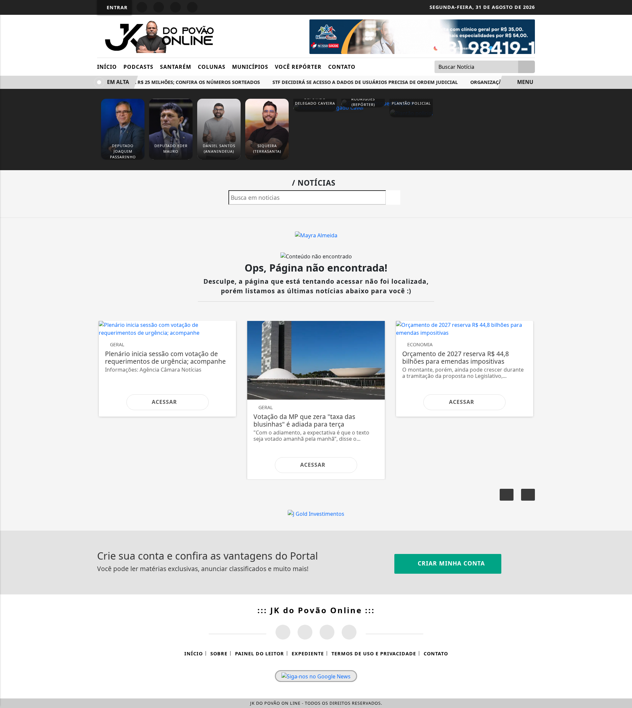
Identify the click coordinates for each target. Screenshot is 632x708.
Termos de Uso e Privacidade (373, 653)
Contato (342, 66)
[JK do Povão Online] (157, 35)
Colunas (211, 66)
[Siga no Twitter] (192, 7)
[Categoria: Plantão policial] (411, 113)
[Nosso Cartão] (422, 36)
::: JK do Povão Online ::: (316, 610)
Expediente (308, 653)
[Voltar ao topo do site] (622, 425)
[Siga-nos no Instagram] (305, 632)
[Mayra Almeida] (316, 234)
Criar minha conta (450, 563)
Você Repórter (298, 66)
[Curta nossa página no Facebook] (283, 632)
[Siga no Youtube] (175, 7)
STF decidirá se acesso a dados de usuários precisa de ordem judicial (359, 82)
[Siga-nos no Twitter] (327, 632)
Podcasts (138, 66)
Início (107, 66)
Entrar (116, 7)
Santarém (175, 66)
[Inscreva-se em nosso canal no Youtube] (349, 632)
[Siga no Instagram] (158, 7)
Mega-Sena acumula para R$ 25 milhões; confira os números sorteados (159, 82)
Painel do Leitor (259, 653)
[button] (528, 495)
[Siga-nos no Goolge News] (316, 676)
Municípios (250, 66)
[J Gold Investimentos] (316, 513)
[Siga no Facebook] (142, 7)
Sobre (218, 653)
